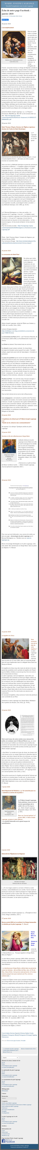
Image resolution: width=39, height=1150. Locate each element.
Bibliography (5, 1090)
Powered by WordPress (16, 1147)
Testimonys (4, 1108)
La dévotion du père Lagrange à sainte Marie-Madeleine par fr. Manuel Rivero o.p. (11, 1050)
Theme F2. (25, 1147)
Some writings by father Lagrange (10, 1106)
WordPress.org (5, 1135)
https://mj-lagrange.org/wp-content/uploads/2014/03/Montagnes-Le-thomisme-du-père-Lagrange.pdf (19, 227)
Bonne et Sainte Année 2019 (28, 1048)
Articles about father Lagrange (9, 1103)
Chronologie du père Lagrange (9, 1065)
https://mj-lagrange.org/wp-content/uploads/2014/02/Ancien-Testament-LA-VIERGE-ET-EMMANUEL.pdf (19, 117)
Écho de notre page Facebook (13, 1040)
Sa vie (3, 1062)
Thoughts (4, 1111)
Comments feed (6, 1134)
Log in (3, 1130)
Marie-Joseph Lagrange (19, 3)
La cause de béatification (8, 1067)
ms (7, 16)
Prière (3, 1064)
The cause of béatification (8, 1109)
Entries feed (5, 1132)
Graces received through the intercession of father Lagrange (16, 1104)
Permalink (23, 1040)
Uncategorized (5, 1113)
